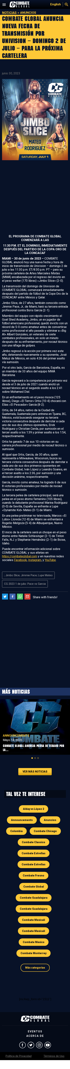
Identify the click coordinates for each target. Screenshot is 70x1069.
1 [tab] (32, 758)
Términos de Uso (53, 1056)
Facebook (20, 560)
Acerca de (35, 1035)
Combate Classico (33, 842)
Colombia (16, 831)
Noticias (9, 12)
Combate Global (33, 886)
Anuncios (50, 820)
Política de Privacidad (19, 1056)
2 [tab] (35, 758)
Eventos (35, 1031)
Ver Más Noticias (35, 771)
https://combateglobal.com (19, 556)
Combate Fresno (33, 875)
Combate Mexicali (33, 919)
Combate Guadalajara (33, 897)
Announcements (16, 735)
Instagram (34, 560)
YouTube (50, 560)
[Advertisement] (35, 198)
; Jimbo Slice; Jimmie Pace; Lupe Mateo (28, 575)
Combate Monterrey (33, 953)
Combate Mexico (33, 942)
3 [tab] (38, 758)
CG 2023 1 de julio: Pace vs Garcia (25, 583)
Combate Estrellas (33, 853)
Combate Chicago (45, 831)
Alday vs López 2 (33, 808)
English (55, 4)
